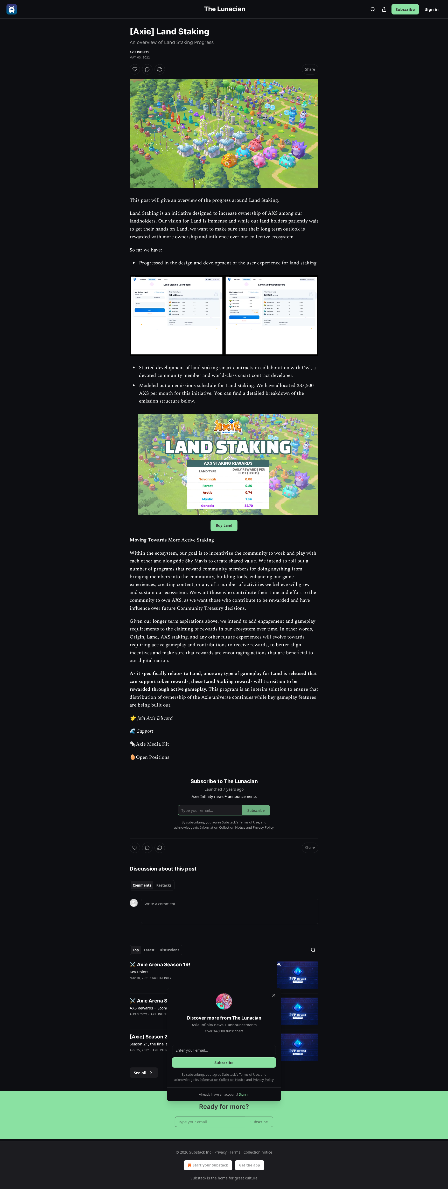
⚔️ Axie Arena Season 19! (160, 965)
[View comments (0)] (147, 69)
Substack (198, 1178)
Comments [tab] (142, 885)
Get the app (249, 1165)
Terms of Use (249, 1074)
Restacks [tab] (163, 885)
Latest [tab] (149, 950)
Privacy (220, 1152)
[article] (224, 975)
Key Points (139, 971)
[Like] (135, 69)
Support (144, 731)
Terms (235, 1152)
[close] (274, 995)
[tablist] (152, 885)
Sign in (432, 9)
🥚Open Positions (149, 757)
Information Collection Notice (222, 1079)
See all (140, 1072)
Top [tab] (136, 950)
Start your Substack (210, 1165)
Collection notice (257, 1152)
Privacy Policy (263, 1079)
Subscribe (405, 9)
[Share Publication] (384, 9)
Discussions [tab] (169, 950)
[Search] (373, 9)
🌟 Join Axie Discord (151, 718)
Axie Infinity (140, 52)
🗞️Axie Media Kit (149, 744)
